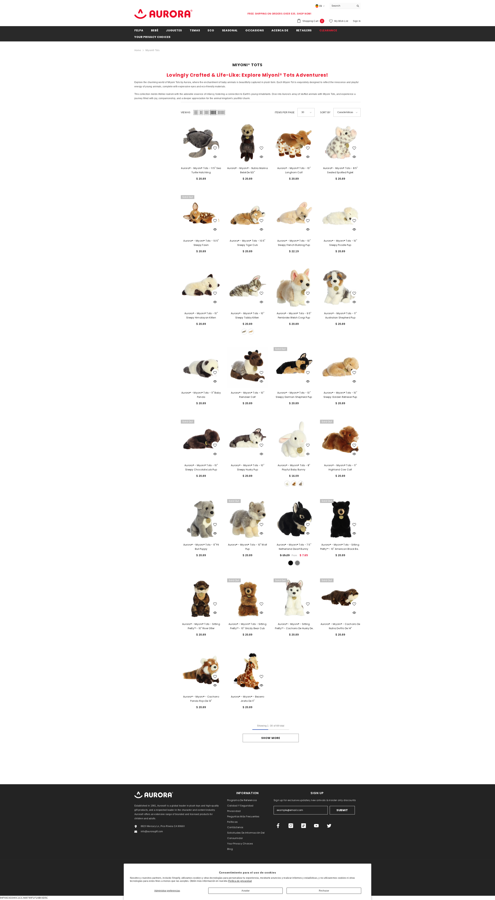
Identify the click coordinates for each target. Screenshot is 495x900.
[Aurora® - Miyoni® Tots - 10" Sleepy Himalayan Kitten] (201, 288)
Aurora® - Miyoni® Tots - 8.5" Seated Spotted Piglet (340, 170)
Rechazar (324, 890)
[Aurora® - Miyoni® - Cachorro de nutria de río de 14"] (340, 598)
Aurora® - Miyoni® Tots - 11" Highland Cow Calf (340, 467)
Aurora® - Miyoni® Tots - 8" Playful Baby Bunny (294, 467)
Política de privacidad (240, 881)
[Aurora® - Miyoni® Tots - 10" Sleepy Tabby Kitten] (247, 288)
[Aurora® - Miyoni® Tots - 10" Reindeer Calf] (247, 367)
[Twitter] (329, 825)
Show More (270, 738)
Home (137, 50)
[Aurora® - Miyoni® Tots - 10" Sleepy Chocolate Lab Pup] (201, 440)
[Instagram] (290, 825)
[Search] (345, 6)
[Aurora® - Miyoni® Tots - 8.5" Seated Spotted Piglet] (340, 143)
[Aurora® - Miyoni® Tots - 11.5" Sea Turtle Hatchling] (201, 143)
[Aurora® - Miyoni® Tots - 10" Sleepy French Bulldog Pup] (294, 215)
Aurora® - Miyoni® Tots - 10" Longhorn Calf (294, 170)
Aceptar (246, 890)
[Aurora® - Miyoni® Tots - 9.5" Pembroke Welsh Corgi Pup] (294, 288)
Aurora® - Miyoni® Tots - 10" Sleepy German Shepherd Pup (294, 395)
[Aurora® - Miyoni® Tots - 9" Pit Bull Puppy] (201, 519)
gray (244, 332)
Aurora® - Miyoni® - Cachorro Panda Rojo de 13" (201, 699)
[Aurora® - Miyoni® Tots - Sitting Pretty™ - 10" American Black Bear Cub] (340, 519)
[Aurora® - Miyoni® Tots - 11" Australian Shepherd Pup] (340, 288)
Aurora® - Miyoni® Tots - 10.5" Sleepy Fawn (201, 243)
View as (185, 112)
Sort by (325, 112)
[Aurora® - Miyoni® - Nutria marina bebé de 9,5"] (247, 143)
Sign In (357, 21)
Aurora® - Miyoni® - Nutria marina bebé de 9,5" (247, 170)
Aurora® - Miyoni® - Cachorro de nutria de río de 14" (340, 626)
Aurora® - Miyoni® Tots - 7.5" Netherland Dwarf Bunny (294, 547)
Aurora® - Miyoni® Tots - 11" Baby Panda (201, 395)
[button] (195, 112)
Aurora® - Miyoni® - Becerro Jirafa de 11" (247, 699)
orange (251, 332)
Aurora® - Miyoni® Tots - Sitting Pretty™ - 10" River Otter (201, 626)
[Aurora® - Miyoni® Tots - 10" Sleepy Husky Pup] (247, 440)
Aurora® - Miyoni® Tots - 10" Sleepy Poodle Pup (340, 243)
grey (297, 563)
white (287, 483)
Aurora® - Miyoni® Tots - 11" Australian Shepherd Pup (340, 315)
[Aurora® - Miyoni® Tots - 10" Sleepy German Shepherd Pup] (294, 367)
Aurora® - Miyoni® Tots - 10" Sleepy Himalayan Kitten (201, 315)
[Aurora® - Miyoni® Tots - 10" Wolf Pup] (247, 519)
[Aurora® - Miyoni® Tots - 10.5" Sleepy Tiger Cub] (247, 215)
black (291, 563)
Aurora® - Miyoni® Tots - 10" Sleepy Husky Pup (247, 467)
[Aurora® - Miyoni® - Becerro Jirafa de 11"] (247, 671)
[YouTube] (316, 825)
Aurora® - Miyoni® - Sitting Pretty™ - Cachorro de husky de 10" (294, 626)
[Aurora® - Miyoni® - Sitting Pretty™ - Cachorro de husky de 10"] (294, 598)
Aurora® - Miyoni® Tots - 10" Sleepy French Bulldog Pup (294, 243)
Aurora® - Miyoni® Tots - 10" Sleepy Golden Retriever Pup (340, 395)
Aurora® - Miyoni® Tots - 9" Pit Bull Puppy (201, 547)
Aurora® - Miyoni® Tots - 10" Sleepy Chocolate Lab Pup (201, 467)
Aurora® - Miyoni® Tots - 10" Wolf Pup (247, 547)
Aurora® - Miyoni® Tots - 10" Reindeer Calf (247, 395)
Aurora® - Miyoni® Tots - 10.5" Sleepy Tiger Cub (247, 243)
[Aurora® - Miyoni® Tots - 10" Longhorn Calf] (294, 143)
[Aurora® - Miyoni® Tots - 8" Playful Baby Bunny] (294, 440)
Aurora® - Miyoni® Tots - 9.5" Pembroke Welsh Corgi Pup (294, 315)
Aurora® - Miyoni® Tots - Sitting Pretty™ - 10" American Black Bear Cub (340, 547)
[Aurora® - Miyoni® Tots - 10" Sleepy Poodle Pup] (340, 215)
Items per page (284, 112)
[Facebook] (278, 825)
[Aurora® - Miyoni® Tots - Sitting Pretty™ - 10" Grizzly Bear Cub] (247, 598)
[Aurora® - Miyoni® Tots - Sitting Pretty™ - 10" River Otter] (201, 598)
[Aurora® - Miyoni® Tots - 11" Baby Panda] (201, 367)
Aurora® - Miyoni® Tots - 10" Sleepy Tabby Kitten (247, 315)
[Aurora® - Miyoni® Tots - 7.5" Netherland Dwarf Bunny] (294, 519)
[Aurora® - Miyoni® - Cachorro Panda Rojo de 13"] (201, 671)
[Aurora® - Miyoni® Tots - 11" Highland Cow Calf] (340, 440)
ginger (294, 483)
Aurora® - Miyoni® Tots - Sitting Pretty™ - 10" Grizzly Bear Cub (247, 626)
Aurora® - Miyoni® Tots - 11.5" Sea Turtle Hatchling (201, 170)
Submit (342, 810)
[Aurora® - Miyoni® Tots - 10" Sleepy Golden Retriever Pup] (340, 367)
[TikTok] (303, 825)
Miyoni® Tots (152, 50)
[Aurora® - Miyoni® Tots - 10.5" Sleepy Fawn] (201, 215)
